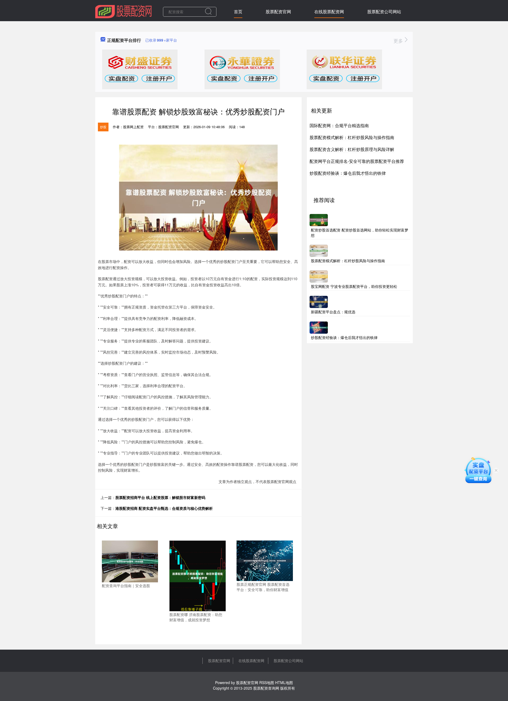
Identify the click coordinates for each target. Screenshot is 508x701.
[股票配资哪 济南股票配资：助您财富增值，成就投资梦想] (197, 575)
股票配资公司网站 (384, 11)
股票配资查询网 (266, 688)
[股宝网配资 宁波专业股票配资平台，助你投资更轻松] (319, 275)
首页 (238, 11)
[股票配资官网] (123, 11)
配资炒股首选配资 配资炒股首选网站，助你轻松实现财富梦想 (359, 232)
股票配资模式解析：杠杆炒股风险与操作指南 (352, 137)
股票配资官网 (278, 11)
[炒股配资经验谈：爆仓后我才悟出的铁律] (319, 327)
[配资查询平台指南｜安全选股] (130, 561)
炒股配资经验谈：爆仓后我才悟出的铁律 (348, 173)
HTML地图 (284, 682)
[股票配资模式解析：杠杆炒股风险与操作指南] (319, 250)
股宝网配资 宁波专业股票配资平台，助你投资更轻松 (354, 286)
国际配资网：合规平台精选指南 (339, 125)
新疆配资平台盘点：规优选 (333, 311)
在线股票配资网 (329, 11)
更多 (398, 40)
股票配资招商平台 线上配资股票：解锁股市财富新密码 (160, 497)
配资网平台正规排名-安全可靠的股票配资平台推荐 (357, 161)
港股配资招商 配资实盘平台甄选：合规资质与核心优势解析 (164, 508)
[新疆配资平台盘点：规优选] (319, 301)
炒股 (103, 126)
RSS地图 (266, 682)
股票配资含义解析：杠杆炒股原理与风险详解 (352, 149)
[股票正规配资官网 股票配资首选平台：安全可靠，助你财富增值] (265, 560)
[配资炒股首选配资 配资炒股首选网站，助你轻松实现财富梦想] (319, 219)
